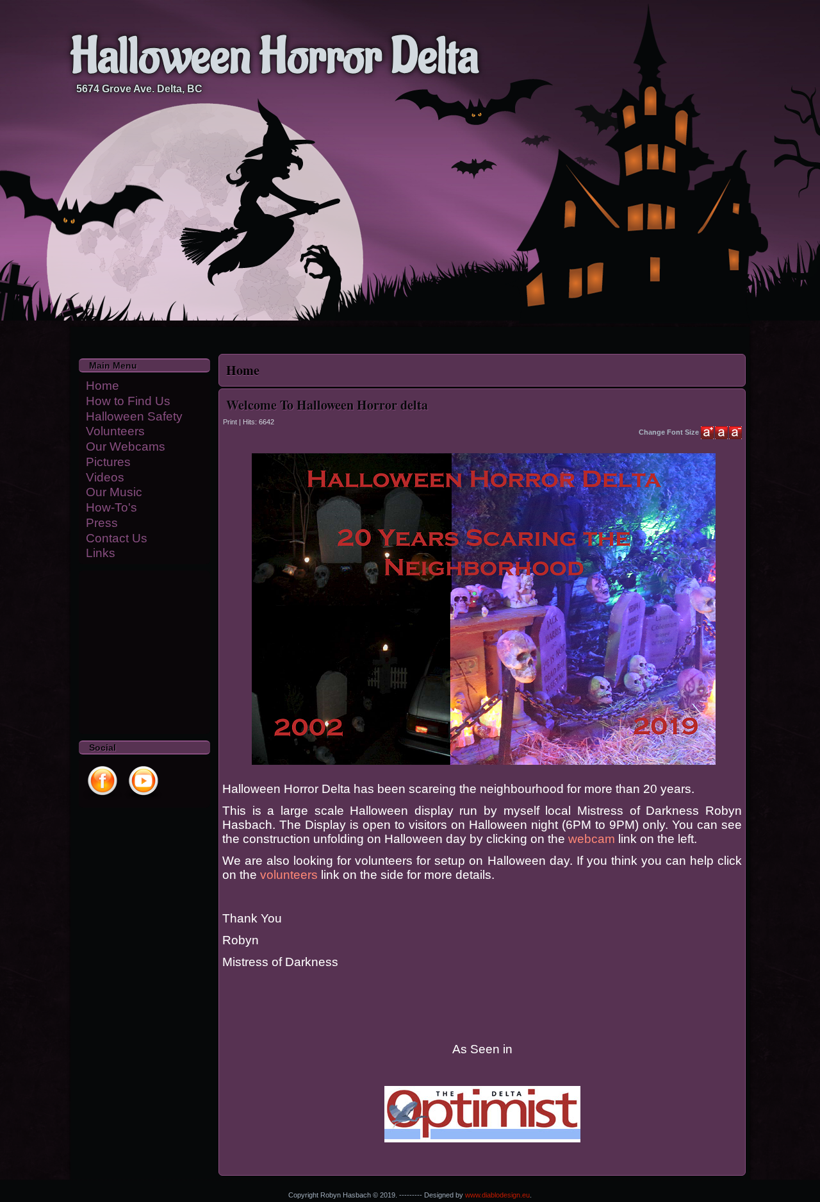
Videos (105, 477)
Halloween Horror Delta (274, 57)
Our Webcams (125, 446)
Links (100, 553)
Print (231, 422)
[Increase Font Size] (707, 432)
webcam (593, 839)
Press (102, 523)
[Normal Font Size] (721, 432)
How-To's (111, 507)
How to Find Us (128, 401)
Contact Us (116, 538)
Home (102, 385)
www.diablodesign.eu (497, 1195)
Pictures (108, 462)
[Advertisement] (120, 651)
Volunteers (115, 431)
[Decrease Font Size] (735, 432)
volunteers (289, 874)
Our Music (114, 492)
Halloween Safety (134, 416)
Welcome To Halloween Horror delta (327, 405)
